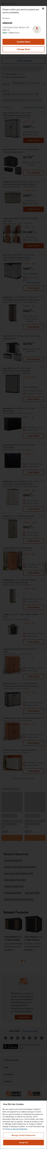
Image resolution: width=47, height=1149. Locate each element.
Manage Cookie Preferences (23, 1135)
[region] (23, 1124)
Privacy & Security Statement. (16, 1129)
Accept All (23, 1142)
